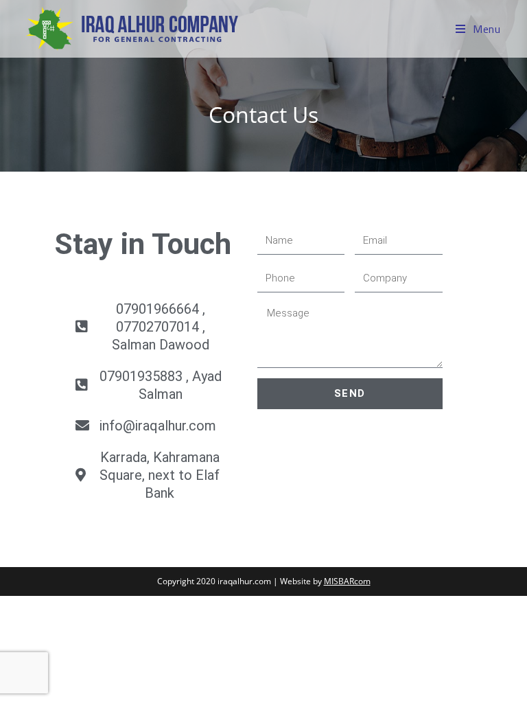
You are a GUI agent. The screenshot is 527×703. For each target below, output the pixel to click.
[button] (149, 327)
